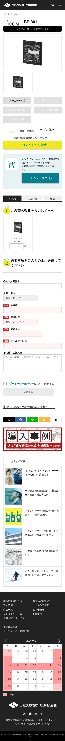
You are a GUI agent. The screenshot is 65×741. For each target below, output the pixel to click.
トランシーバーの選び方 (16, 631)
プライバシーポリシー (21, 383)
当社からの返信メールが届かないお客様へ (25, 406)
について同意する (31, 383)
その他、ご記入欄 (12, 352)
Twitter (24, 713)
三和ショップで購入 (40, 178)
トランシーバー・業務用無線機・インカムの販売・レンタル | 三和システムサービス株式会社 (30, 735)
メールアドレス (15, 341)
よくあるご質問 (41, 605)
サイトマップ (44, 724)
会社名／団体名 (11, 281)
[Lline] (32, 419)
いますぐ (32, 145)
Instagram (35, 713)
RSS (41, 713)
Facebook (30, 713)
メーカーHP (15, 100)
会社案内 (37, 614)
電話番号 (12, 329)
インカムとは (10, 626)
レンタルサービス (12, 614)
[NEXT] (58, 640)
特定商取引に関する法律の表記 (20, 720)
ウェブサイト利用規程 (25, 724)
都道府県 (12, 317)
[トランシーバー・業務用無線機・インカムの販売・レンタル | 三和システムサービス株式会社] (20, 5)
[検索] (53, 5)
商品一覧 (8, 609)
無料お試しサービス (13, 618)
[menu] (60, 5)
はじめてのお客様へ (13, 600)
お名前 (11, 305)
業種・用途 (9, 293)
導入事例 (8, 605)
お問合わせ (38, 609)
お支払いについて (42, 600)
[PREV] (6, 640)
